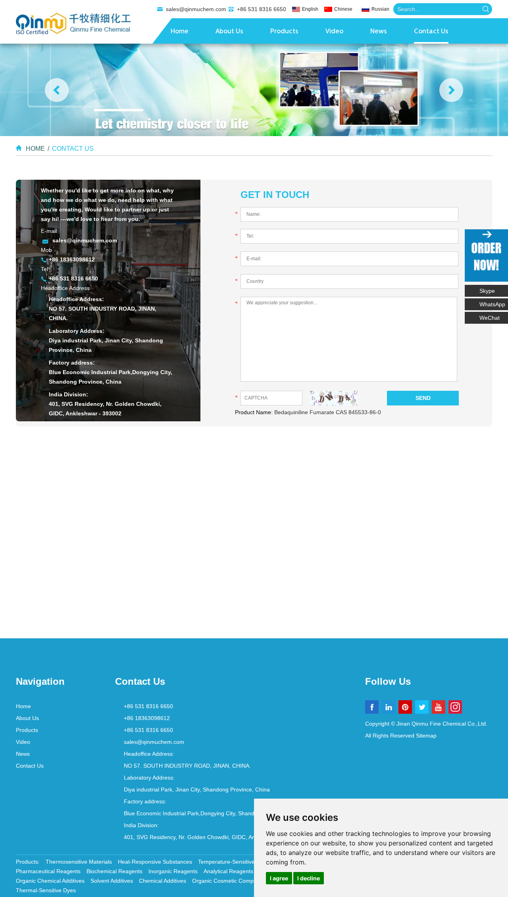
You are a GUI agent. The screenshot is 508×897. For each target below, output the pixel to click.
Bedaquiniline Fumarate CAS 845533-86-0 (327, 412)
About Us (229, 32)
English (310, 9)
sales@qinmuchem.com (196, 9)
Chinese (343, 9)
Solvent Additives (111, 881)
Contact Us (431, 32)
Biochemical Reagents (114, 871)
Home (180, 32)
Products (284, 32)
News (378, 32)
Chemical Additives (162, 881)
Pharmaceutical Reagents (48, 871)
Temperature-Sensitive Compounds (242, 862)
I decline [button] (308, 878)
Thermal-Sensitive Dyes (46, 890)
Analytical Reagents (228, 871)
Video (334, 32)
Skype (487, 291)
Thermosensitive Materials (79, 862)
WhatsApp (492, 304)
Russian (380, 9)
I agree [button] (279, 878)
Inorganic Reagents (173, 871)
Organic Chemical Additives (50, 881)
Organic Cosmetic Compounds (230, 881)
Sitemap (426, 735)
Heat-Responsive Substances (155, 862)
